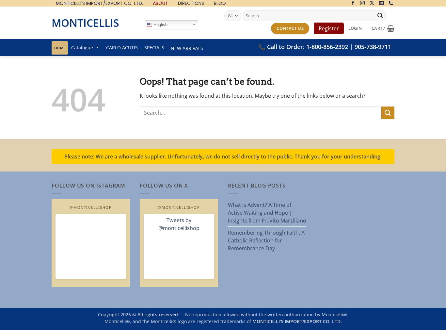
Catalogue (82, 47)
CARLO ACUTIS (122, 47)
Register (329, 28)
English (159, 24)
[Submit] (380, 15)
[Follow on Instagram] (362, 3)
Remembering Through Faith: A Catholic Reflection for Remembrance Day (266, 240)
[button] (355, 28)
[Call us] (391, 3)
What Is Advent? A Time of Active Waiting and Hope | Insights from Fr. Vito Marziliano (267, 212)
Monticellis (85, 23)
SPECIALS (154, 47)
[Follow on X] (372, 3)
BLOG (220, 3)
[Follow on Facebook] (353, 3)
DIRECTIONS (191, 3)
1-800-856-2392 (327, 47)
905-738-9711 (373, 47)
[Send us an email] (381, 3)
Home (59, 47)
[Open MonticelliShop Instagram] (91, 246)
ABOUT (160, 3)
